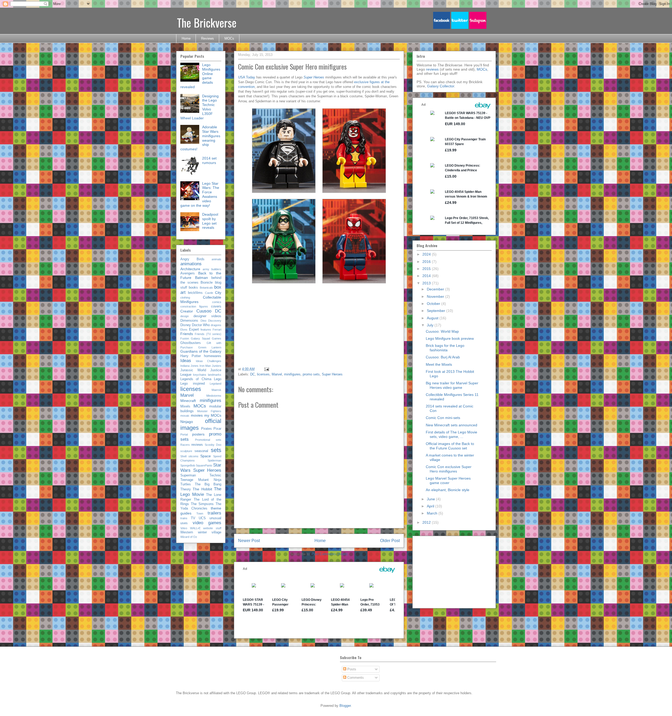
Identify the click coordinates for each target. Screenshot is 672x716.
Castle (209, 292)
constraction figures (194, 306)
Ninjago (186, 422)
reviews (197, 445)
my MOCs (212, 415)
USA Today (246, 77)
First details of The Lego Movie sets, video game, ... (451, 434)
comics (216, 302)
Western (186, 532)
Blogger (345, 706)
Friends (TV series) (208, 334)
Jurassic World (193, 370)
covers (216, 306)
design (184, 316)
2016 (427, 261)
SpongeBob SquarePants (196, 465)
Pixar (217, 429)
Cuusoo (203, 311)
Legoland (215, 383)
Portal (184, 434)
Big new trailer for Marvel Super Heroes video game (452, 385)
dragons (216, 325)
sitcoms (193, 456)
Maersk (216, 389)
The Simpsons (202, 504)
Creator (186, 311)
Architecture (190, 269)
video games (207, 522)
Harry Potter (190, 356)
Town (199, 513)
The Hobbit (202, 489)
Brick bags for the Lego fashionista (445, 347)
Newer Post (249, 540)
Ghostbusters (190, 343)
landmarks (214, 374)
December (436, 289)
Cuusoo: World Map (442, 331)
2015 (427, 269)
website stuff (212, 528)
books (193, 287)
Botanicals (206, 287)
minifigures (292, 374)
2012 (427, 522)
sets (216, 450)
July (430, 325)
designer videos (207, 316)
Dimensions (189, 320)
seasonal (201, 451)
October (434, 303)
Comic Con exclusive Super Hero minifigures (448, 469)
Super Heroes (332, 374)
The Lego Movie (200, 491)
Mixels (185, 406)
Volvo (183, 528)
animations (191, 263)
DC (252, 374)
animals (216, 259)
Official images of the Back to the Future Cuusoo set (450, 446)
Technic (215, 475)
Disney (185, 325)
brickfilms (195, 293)
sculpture (186, 451)
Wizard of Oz (188, 536)
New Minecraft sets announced (451, 425)
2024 (427, 254)
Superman (188, 475)
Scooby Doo (213, 444)
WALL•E (195, 528)
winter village (210, 532)
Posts (351, 669)
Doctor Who (201, 325)
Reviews (207, 38)
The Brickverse (207, 22)
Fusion (184, 338)
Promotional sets (208, 439)
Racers (185, 444)
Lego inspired (192, 383)
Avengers (187, 273)
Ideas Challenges (208, 361)
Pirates (206, 429)
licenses (263, 374)
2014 (427, 276)
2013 (427, 283)
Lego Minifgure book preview (450, 338)
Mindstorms (213, 395)
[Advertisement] (358, 327)
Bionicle (207, 282)
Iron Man (205, 365)
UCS (202, 518)
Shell (183, 456)
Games (216, 338)
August (433, 318)
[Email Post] (266, 369)
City (218, 292)
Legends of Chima (195, 379)
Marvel (277, 374)
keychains (199, 374)
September (436, 311)
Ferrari (217, 329)
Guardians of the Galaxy (200, 351)
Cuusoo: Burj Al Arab (443, 357)
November (436, 296)
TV (193, 518)
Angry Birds (192, 259)
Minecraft (188, 401)
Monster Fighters (209, 411)
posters (198, 434)
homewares (212, 356)
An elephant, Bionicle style (447, 490)
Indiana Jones (189, 365)
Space (205, 456)
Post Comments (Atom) (330, 554)
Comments (355, 678)
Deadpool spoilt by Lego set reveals (210, 221)
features (206, 329)
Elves (183, 329)
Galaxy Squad (200, 338)
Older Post (390, 540)
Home (186, 38)
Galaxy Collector (440, 86)
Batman (201, 277)
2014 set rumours (209, 160)
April (431, 506)
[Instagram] (477, 28)
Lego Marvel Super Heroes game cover (448, 480)
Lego (217, 379)
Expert (194, 329)
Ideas (185, 360)
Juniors (216, 365)
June (431, 499)
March (432, 513)
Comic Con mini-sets (443, 418)
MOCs (229, 38)
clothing (185, 297)
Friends (186, 334)
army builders (212, 269)
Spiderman (214, 460)
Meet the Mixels (439, 364)
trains (183, 518)
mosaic (185, 415)
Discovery (214, 320)
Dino (203, 320)
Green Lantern (210, 347)
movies (197, 415)
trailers (214, 513)
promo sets (311, 374)
